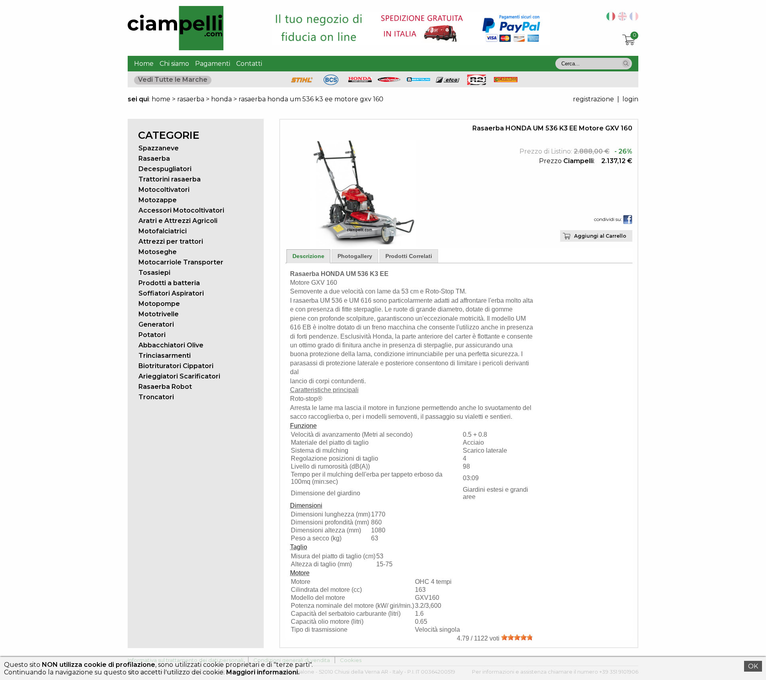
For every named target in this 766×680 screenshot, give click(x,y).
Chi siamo (174, 63)
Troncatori (156, 397)
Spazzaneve (158, 148)
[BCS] (331, 83)
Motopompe (159, 303)
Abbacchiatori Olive (170, 345)
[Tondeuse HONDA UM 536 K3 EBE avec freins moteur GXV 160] (632, 18)
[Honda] (360, 80)
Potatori (152, 335)
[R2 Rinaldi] (476, 83)
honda (221, 99)
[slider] (517, 637)
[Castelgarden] (389, 80)
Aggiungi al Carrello (600, 236)
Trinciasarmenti (164, 355)
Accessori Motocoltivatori (181, 210)
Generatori (156, 324)
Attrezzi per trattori (170, 241)
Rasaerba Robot (165, 386)
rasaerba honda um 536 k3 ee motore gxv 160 (311, 99)
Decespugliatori (165, 169)
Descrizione (308, 256)
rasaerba (190, 99)
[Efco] (448, 81)
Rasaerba (154, 158)
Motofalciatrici (162, 231)
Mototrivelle (158, 314)
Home (144, 63)
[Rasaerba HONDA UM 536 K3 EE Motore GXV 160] (363, 245)
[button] (626, 63)
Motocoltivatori (164, 189)
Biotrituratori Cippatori (175, 366)
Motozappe (157, 200)
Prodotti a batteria (169, 283)
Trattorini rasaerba (169, 179)
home (161, 99)
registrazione (593, 99)
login (630, 99)
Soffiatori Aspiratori (171, 293)
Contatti (249, 63)
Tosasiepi (154, 272)
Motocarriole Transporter (180, 262)
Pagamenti (212, 63)
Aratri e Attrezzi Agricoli (177, 221)
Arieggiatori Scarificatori (179, 376)
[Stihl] (302, 83)
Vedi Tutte (172, 79)
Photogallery (355, 256)
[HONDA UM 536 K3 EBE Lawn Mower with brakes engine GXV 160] (621, 18)
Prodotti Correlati (408, 256)
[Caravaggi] (506, 80)
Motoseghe (157, 252)
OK (753, 666)
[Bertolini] (418, 79)
